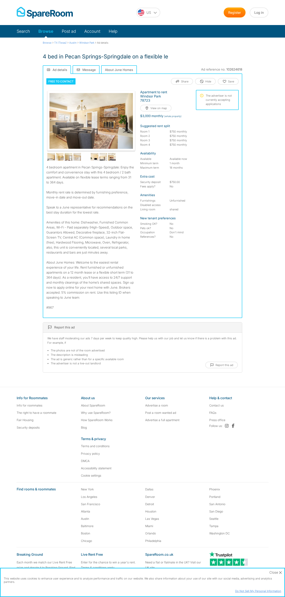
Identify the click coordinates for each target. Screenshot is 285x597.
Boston (85, 533)
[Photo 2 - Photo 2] (51, 157)
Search (23, 31)
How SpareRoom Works (96, 420)
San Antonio (217, 504)
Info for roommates (29, 405)
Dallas (149, 489)
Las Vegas (152, 518)
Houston (150, 511)
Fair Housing (25, 420)
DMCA (85, 461)
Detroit (149, 504)
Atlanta (85, 511)
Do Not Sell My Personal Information (258, 591)
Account (92, 31)
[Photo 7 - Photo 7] (95, 157)
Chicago (86, 541)
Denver (150, 497)
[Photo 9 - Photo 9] (112, 157)
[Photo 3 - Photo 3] (60, 157)
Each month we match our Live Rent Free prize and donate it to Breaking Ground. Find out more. (46, 567)
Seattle (213, 518)
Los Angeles (89, 497)
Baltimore (87, 526)
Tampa (213, 526)
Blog (84, 427)
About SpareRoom (93, 405)
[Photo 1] (91, 121)
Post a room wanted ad (160, 412)
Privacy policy (90, 453)
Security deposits (28, 427)
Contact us (216, 405)
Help (113, 31)
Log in (259, 12)
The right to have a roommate (36, 412)
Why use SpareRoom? (96, 412)
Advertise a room (156, 405)
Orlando (150, 533)
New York (87, 489)
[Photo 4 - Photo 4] (68, 157)
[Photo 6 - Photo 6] (86, 157)
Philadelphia (153, 541)
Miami (149, 526)
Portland (214, 497)
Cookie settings (91, 475)
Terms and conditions (95, 446)
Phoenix (214, 489)
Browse (45, 31)
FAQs (212, 412)
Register (234, 12)
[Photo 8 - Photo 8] (103, 157)
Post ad (69, 31)
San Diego (216, 511)
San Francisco (90, 504)
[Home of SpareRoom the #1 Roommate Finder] (45, 12)
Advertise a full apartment (162, 420)
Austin (85, 518)
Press (217, 420)
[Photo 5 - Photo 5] (77, 157)
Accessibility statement (96, 468)
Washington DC (219, 533)
